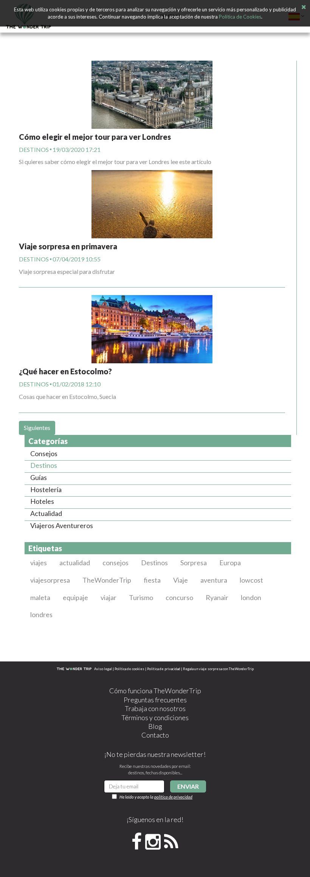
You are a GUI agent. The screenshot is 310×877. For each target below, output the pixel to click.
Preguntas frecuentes (155, 700)
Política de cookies (129, 669)
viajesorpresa (50, 580)
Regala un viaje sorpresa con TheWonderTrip (218, 669)
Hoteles (42, 501)
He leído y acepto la (155, 796)
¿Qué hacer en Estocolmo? (65, 371)
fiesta (152, 580)
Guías (38, 477)
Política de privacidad (163, 669)
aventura (213, 580)
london (251, 597)
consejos (115, 562)
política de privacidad (173, 796)
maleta (40, 597)
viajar (108, 597)
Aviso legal (103, 669)
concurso (179, 597)
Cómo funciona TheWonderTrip (155, 690)
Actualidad (46, 513)
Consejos (43, 453)
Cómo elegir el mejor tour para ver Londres (95, 136)
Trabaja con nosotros (155, 708)
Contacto (155, 735)
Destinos (34, 149)
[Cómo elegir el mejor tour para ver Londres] (152, 95)
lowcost (251, 580)
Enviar (188, 786)
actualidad (74, 562)
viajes (38, 562)
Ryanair (217, 597)
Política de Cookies (240, 17)
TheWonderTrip (106, 580)
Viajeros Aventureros (61, 525)
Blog (155, 726)
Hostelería (46, 489)
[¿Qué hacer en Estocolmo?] (152, 321)
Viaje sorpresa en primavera (68, 246)
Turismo (141, 597)
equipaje (75, 597)
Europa (230, 562)
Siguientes (37, 427)
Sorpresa (193, 562)
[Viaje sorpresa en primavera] (152, 204)
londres (41, 614)
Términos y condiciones (155, 717)
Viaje (180, 580)
